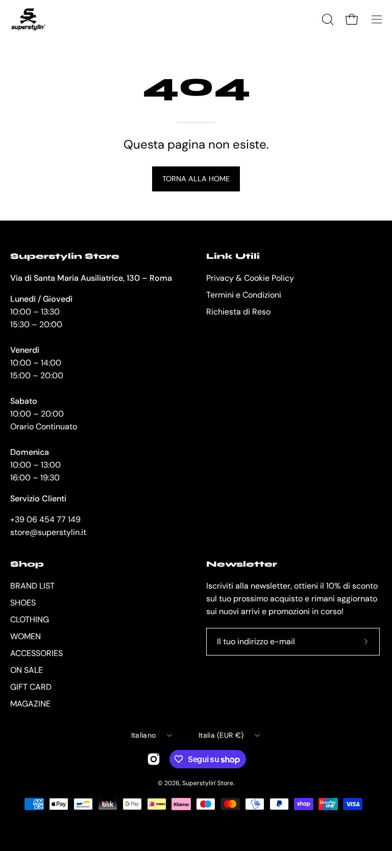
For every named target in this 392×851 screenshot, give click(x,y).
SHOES (23, 602)
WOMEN (25, 636)
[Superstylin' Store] (28, 19)
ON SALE (26, 670)
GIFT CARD (31, 687)
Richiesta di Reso (238, 311)
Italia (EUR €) (221, 735)
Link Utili (233, 256)
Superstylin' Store (207, 783)
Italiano (143, 735)
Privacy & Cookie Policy (250, 278)
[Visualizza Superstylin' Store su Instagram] (153, 759)
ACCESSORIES (36, 653)
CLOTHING (29, 619)
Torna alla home (196, 178)
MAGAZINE (30, 703)
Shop (27, 564)
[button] (327, 19)
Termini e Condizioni (243, 294)
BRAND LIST (32, 585)
